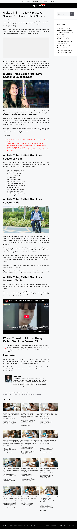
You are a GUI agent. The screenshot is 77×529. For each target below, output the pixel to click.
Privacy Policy (61, 525)
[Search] (72, 14)
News (28, 1)
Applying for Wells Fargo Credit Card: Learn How (17, 392)
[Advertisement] (26, 48)
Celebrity (45, 1)
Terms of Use (70, 525)
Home (23, 1)
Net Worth (53, 1)
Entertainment (36, 1)
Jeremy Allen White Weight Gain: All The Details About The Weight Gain (23, 394)
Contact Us (53, 525)
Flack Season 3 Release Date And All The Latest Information (25, 143)
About (47, 525)
